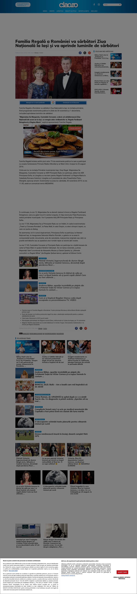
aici (34, 582)
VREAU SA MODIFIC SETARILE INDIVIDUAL (121, 577)
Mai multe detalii (13, 570)
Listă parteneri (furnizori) (68, 575)
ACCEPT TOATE (122, 572)
